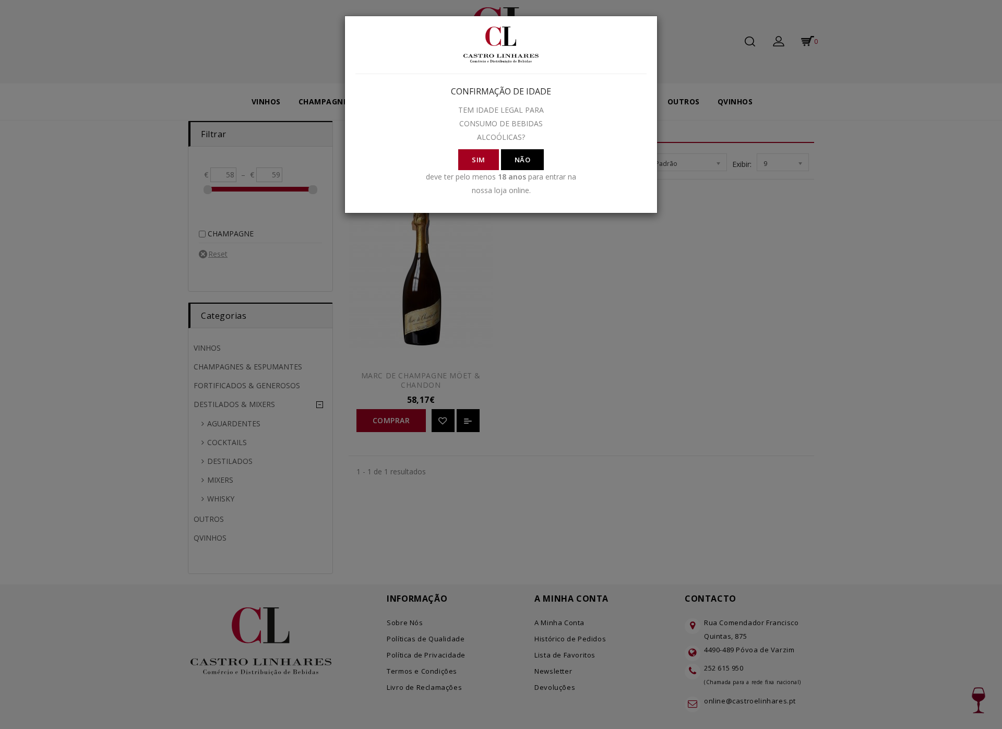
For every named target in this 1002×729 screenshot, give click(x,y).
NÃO (523, 159)
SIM (478, 159)
